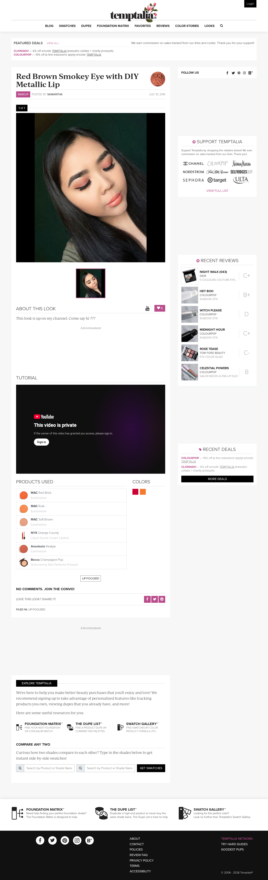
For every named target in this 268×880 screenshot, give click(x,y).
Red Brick (41, 495)
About (135, 839)
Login (250, 4)
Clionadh (21, 51)
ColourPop (22, 54)
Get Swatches (151, 768)
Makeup (23, 94)
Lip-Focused (90, 578)
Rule (38, 508)
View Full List (217, 191)
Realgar (43, 548)
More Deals (217, 479)
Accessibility (140, 871)
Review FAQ (139, 855)
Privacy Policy (142, 861)
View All (53, 43)
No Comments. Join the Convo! (45, 589)
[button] (49, 26)
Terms (134, 866)
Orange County (50, 535)
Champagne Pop (54, 562)
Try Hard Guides (234, 844)
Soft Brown (42, 522)
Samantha (55, 94)
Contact (137, 844)
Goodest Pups (232, 850)
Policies (136, 850)
